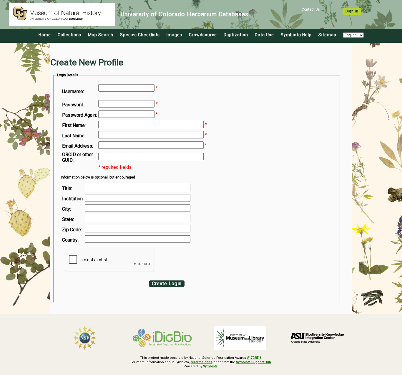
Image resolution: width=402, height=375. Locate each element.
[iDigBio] (162, 338)
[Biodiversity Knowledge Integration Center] (317, 338)
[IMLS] (239, 338)
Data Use (264, 34)
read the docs (201, 362)
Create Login (167, 283)
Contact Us (311, 9)
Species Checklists (140, 34)
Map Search (100, 34)
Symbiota (210, 366)
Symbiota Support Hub (253, 362)
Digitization (236, 34)
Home (45, 34)
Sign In (351, 11)
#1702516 (254, 358)
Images (174, 34)
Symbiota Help (296, 34)
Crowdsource (203, 34)
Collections (69, 34)
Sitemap (327, 34)
